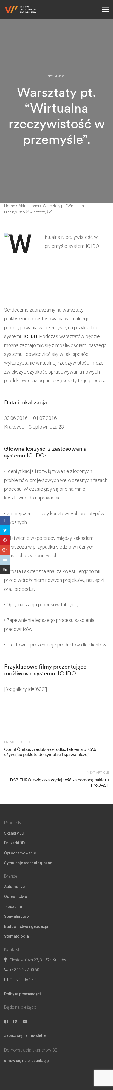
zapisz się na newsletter (25, 1035)
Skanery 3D (14, 833)
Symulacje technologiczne (28, 863)
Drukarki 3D (14, 843)
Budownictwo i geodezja (26, 926)
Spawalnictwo (16, 916)
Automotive (14, 886)
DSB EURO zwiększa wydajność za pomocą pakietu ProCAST (59, 782)
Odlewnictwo (15, 896)
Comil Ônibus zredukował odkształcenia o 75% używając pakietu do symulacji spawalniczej (50, 751)
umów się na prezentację (26, 1060)
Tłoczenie (13, 906)
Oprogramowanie (20, 853)
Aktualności (56, 76)
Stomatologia (16, 936)
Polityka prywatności (22, 994)
